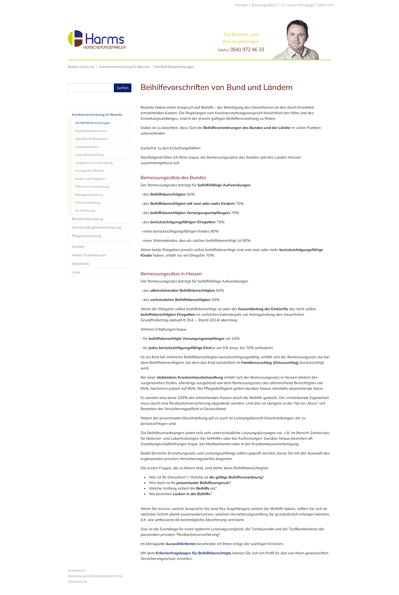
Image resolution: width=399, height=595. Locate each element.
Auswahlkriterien (181, 543)
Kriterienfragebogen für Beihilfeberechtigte (193, 553)
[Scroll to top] (388, 584)
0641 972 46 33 (247, 49)
